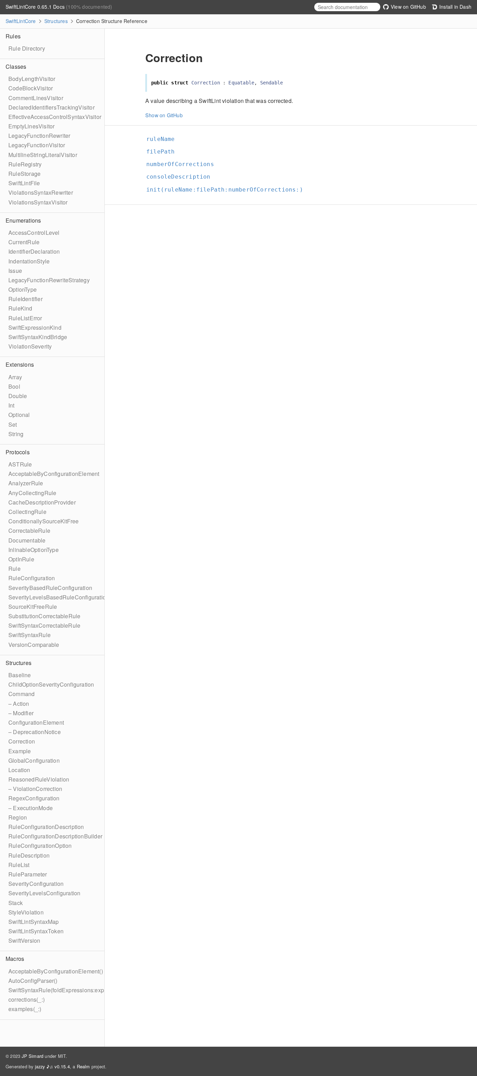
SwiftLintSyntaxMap (33, 922)
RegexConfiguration (34, 798)
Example (19, 751)
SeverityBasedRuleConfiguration (50, 588)
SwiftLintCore (21, 20)
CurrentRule (23, 242)
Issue (15, 271)
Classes (16, 66)
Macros (15, 959)
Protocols (18, 452)
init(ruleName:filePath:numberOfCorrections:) (227, 189)
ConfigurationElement (36, 722)
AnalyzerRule (25, 483)
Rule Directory (26, 48)
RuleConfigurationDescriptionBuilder (55, 836)
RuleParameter (27, 874)
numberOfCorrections (183, 164)
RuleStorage (24, 174)
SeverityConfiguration (36, 884)
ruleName (163, 139)
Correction (21, 741)
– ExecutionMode (30, 808)
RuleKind (20, 308)
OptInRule (21, 559)
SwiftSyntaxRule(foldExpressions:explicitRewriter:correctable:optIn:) (95, 990)
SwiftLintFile (24, 183)
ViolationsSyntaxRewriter (40, 192)
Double (17, 396)
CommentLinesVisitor (35, 98)
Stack (15, 903)
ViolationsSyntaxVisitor (38, 202)
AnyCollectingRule (32, 493)
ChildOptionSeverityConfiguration (51, 684)
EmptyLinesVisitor (31, 126)
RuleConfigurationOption (40, 846)
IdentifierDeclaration (34, 251)
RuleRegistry (25, 164)
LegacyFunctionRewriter (39, 136)
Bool (14, 386)
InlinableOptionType (33, 550)
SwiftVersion (24, 940)
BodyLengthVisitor (31, 79)
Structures (56, 20)
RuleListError (25, 318)
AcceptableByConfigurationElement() (55, 971)
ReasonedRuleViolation (38, 779)
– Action (18, 704)
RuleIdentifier (25, 299)
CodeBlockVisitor (30, 88)
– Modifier (21, 713)
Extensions (20, 364)
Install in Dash (454, 6)
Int (11, 405)
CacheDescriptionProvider (42, 502)
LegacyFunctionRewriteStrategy (49, 280)
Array (15, 377)
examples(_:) (24, 1009)
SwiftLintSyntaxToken (36, 931)
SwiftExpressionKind (34, 327)
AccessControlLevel (34, 233)
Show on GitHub (164, 115)
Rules (13, 36)
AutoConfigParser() (33, 981)
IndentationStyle (29, 261)
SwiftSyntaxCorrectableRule (44, 625)
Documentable (26, 540)
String (15, 434)
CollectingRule (27, 512)
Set (12, 424)
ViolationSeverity (30, 346)
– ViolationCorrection (35, 789)
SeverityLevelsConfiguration (44, 893)
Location (19, 770)
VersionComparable (33, 645)
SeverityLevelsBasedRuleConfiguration (58, 597)
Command (21, 694)
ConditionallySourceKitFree (43, 521)
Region (17, 817)
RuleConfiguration (31, 578)
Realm (83, 1066)
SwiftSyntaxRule (29, 635)
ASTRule (20, 464)
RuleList (19, 865)
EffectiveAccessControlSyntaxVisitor (54, 117)
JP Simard (32, 1056)
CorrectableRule (29, 530)
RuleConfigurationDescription (46, 827)
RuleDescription (29, 855)
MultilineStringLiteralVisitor (42, 155)
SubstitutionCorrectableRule (44, 616)
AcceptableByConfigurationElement (53, 474)
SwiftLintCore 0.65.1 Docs (36, 6)
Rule (14, 569)
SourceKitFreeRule (32, 607)
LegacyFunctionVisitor (36, 145)
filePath (163, 151)
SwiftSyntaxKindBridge (37, 337)
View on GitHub (407, 6)
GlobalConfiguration (34, 760)
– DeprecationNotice (34, 732)
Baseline (19, 675)
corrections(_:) (26, 999)
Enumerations (23, 220)
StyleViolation (26, 912)
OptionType (22, 289)
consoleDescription (181, 176)
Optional (19, 415)
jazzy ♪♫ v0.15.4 (52, 1066)
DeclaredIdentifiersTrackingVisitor (51, 107)
